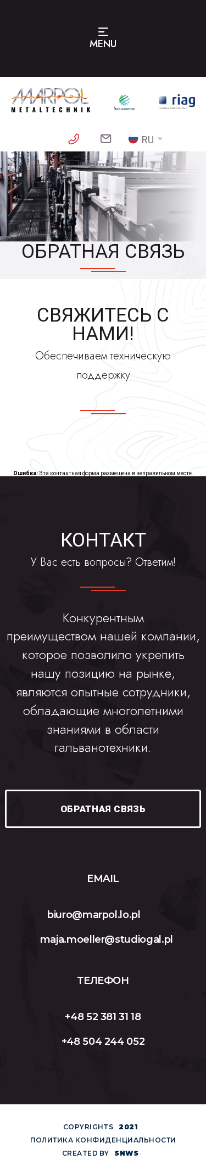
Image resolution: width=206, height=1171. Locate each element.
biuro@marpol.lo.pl (94, 915)
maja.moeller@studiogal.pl (106, 939)
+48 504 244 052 (103, 1041)
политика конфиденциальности (103, 1140)
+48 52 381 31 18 (103, 1017)
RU (148, 139)
